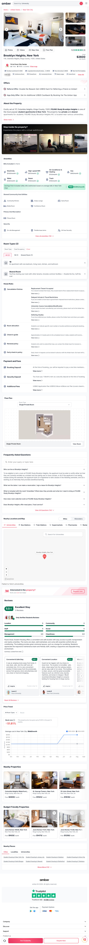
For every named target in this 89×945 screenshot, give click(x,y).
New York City (28, 10)
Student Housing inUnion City (76, 857)
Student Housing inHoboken (55, 857)
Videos (22, 50)
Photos (10, 50)
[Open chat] (85, 941)
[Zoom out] (6, 572)
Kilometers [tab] (79, 519)
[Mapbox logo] (9, 579)
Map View (35, 50)
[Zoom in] (6, 568)
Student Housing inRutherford (55, 861)
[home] (6, 3)
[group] (44, 424)
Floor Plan (49, 50)
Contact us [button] (7, 936)
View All (81, 75)
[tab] (9, 525)
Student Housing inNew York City (14, 857)
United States (15, 10)
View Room (77, 444)
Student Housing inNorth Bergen (13, 861)
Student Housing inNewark (34, 861)
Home (6, 10)
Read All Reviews (10, 700)
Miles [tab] (65, 519)
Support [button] (6, 931)
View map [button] (33, 66)
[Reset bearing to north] (6, 575)
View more (37, 371)
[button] (48, 3)
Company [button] (6, 921)
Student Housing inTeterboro (75, 861)
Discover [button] (6, 926)
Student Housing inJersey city (35, 857)
